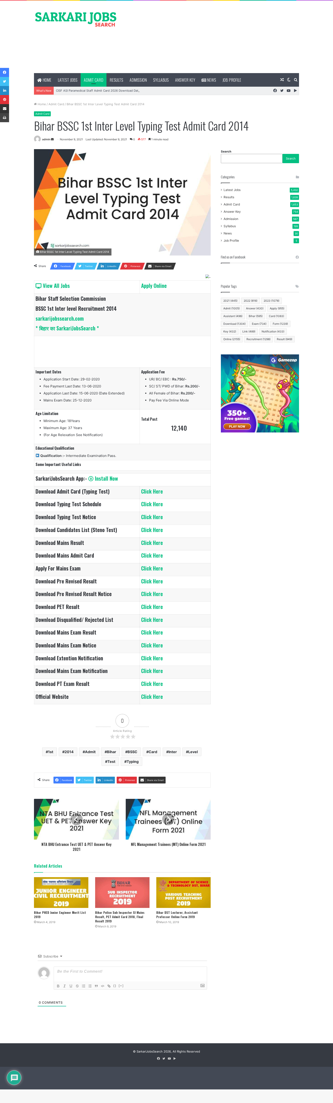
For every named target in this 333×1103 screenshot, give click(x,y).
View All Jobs (55, 285)
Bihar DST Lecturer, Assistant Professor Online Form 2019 (177, 914)
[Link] (109, 986)
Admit (90, 752)
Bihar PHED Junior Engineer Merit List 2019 (60, 914)
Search (226, 151)
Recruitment (258, 339)
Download (234, 323)
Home (46, 80)
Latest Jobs (67, 80)
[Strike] (77, 986)
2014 (69, 752)
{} (114, 985)
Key (229, 331)
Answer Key (185, 80)
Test (111, 761)
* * (67, 328)
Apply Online (154, 285)
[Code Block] (102, 986)
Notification (273, 331)
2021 (230, 300)
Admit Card (93, 80)
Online (231, 339)
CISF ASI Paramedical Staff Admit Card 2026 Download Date (98, 90)
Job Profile (231, 80)
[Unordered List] (90, 986)
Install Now (106, 478)
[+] (121, 985)
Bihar (111, 752)
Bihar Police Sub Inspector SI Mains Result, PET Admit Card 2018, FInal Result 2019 (120, 916)
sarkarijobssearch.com (60, 318)
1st (50, 752)
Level (193, 752)
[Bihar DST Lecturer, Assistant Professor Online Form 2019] (183, 892)
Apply (277, 308)
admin (46, 139)
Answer (254, 308)
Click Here (152, 491)
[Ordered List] (83, 986)
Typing (133, 761)
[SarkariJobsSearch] (76, 19)
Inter (173, 752)
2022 (250, 300)
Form (280, 323)
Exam (259, 323)
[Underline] (71, 986)
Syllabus (161, 80)
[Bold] (58, 986)
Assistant (232, 316)
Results (116, 80)
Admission (138, 80)
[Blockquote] (96, 986)
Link (248, 331)
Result (284, 339)
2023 (271, 300)
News (211, 80)
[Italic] (64, 986)
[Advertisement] (212, 37)
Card (153, 752)
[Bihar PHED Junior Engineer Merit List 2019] (61, 892)
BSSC (132, 752)
